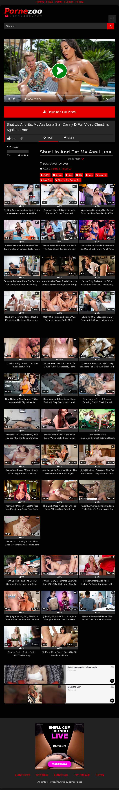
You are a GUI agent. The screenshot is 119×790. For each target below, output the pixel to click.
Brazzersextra (22, 774)
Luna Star (47, 180)
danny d (55, 168)
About (49, 137)
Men (91, 175)
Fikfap (49, 1)
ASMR (46, 175)
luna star (66, 168)
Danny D (102, 175)
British (59, 175)
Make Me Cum (74, 687)
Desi (70, 175)
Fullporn (68, 1)
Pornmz (40, 1)
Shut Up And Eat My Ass (69, 180)
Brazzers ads (61, 774)
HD (80, 175)
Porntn (58, 1)
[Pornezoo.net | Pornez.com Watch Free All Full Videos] (59, 13)
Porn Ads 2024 (82, 774)
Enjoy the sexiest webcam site (82, 667)
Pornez (79, 1)
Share (70, 137)
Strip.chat (72, 670)
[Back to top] (109, 781)
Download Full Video (61, 112)
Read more (74, 158)
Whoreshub (42, 774)
